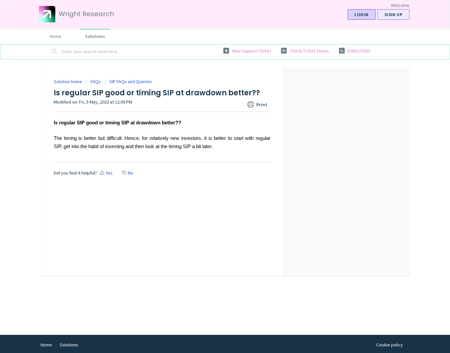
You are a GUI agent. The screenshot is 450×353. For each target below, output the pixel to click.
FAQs (96, 81)
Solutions (95, 36)
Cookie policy (389, 345)
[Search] (54, 51)
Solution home (68, 81)
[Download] (213, 89)
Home (55, 36)
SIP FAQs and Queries (130, 81)
